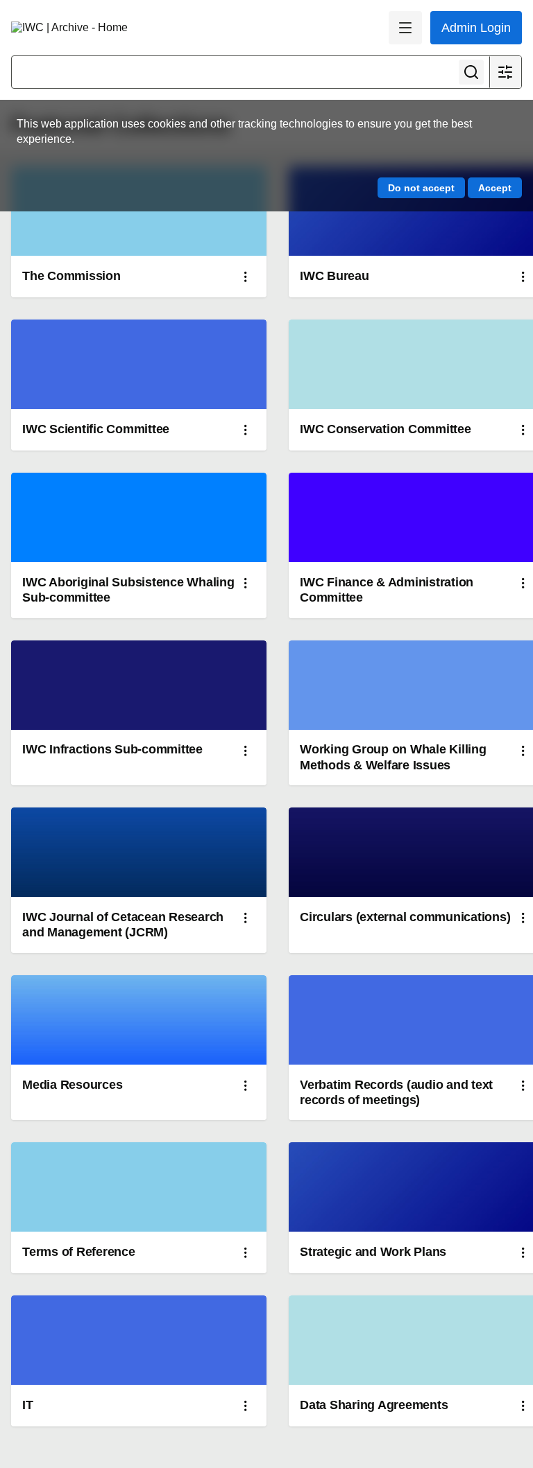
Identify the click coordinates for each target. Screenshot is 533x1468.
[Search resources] (471, 72)
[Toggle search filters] (505, 72)
